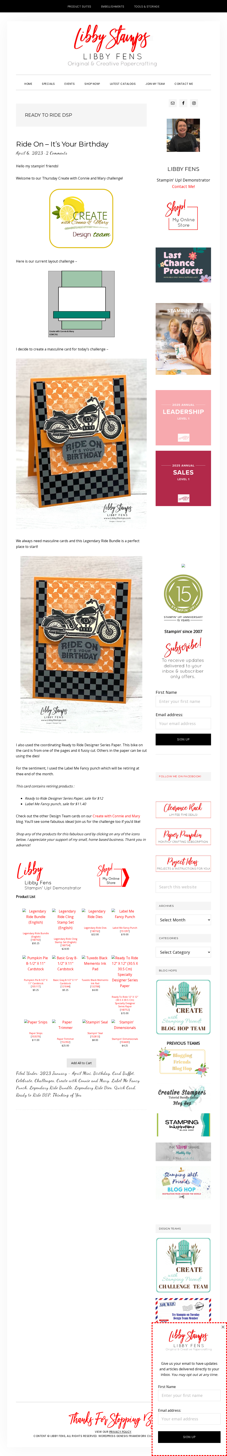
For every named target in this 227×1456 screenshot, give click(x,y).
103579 (36, 1036)
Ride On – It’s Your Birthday (62, 144)
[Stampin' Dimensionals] (125, 1022)
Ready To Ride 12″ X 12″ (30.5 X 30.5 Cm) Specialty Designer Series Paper (125, 1001)
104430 (125, 1042)
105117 (36, 986)
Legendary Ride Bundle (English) (36, 935)
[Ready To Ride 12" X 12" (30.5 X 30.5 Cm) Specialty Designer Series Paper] (125, 957)
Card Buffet (123, 1073)
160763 (36, 939)
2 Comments (56, 153)
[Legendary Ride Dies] (95, 911)
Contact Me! (183, 186)
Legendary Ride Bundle (50, 1087)
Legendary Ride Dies (95, 927)
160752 (125, 1009)
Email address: (169, 714)
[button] (202, 80)
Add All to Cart (81, 1063)
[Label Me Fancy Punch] (125, 911)
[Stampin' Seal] (95, 1022)
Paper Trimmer (65, 1038)
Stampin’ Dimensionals (125, 1038)
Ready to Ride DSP (33, 1095)
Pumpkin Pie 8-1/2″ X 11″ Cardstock (35, 981)
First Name (166, 692)
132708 (95, 986)
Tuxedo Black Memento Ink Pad (95, 981)
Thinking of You (67, 1095)
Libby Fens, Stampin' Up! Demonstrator (113, 47)
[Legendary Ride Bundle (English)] (35, 911)
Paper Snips (35, 1033)
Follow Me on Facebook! (180, 776)
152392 (65, 1042)
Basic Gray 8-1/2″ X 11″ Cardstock (65, 981)
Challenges (44, 1080)
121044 (65, 986)
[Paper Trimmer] (65, 1022)
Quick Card (124, 1087)
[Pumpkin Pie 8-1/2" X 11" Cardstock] (35, 957)
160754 (65, 945)
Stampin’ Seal (95, 1033)
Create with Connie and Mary (116, 816)
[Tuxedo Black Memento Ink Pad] (95, 957)
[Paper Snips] (35, 1022)
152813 (95, 1036)
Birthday (101, 1073)
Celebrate (24, 1080)
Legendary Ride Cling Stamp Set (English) (65, 940)
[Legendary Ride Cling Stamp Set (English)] (65, 911)
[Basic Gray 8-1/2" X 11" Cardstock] (65, 957)
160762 (95, 931)
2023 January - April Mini (65, 1073)
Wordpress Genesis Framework (122, 1436)
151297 (125, 931)
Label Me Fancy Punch (125, 927)
